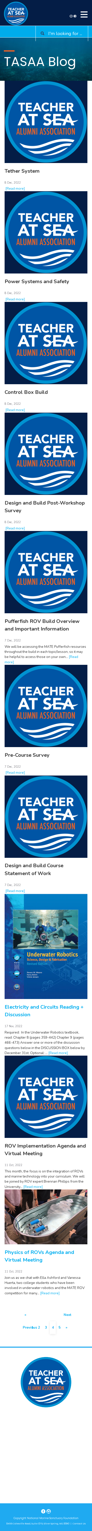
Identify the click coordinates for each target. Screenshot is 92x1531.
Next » (67, 1316)
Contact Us (79, 1523)
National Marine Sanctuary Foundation (52, 1518)
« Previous (26, 1316)
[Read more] (15, 188)
